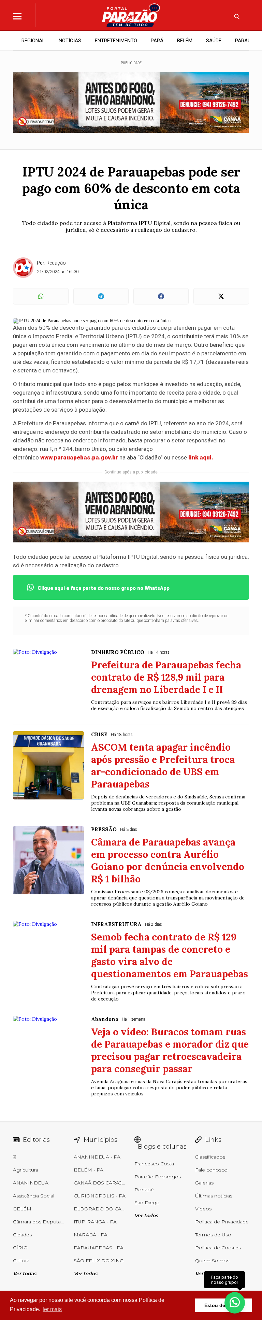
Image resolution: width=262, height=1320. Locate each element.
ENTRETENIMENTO (116, 41)
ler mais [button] (52, 1309)
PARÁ (157, 41)
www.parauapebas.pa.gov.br (79, 457)
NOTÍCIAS (70, 41)
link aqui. (200, 457)
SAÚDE (213, 41)
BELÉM (184, 41)
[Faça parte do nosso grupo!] (234, 1302)
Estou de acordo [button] (223, 1305)
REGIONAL (33, 41)
